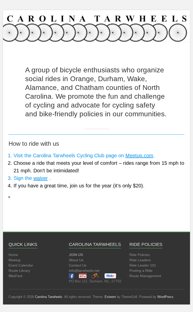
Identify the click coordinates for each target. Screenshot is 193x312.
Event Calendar (21, 265)
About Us (76, 260)
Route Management (145, 276)
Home (13, 255)
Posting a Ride (141, 271)
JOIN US (76, 255)
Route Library (19, 271)
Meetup (15, 260)
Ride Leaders (140, 260)
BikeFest (15, 276)
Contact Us (77, 265)
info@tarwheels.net (84, 271)
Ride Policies (139, 255)
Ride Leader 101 (142, 265)
